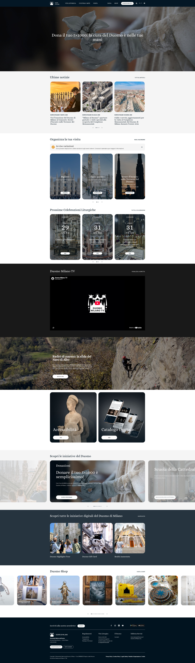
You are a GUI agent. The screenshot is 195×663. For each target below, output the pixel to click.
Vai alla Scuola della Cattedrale (165, 497)
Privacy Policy (109, 656)
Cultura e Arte (84, 3)
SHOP (116, 3)
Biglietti (65, 177)
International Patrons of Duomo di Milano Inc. (137, 637)
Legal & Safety (124, 656)
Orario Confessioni (65, 239)
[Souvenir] (65, 590)
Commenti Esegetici (103, 639)
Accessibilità (85, 637)
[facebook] (111, 625)
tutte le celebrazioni (138, 210)
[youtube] (122, 625)
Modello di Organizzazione (135, 656)
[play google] (134, 625)
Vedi (65, 253)
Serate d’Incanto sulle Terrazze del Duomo (130, 179)
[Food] (130, 590)
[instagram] (115, 625)
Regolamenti (87, 634)
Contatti (117, 637)
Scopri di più (97, 192)
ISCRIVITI (81, 626)
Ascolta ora (60, 376)
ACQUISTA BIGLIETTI (127, 3)
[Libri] (97, 590)
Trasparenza (85, 639)
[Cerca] (136, 3)
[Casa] (163, 590)
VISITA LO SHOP (141, 571)
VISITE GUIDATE (68, 647)
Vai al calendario (139, 139)
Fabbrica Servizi (136, 634)
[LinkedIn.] (119, 625)
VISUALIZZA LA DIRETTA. (138, 271)
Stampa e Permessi (87, 641)
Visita (95, 3)
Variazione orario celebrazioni (97, 240)
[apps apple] (141, 625)
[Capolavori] (32, 590)
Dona (109, 3)
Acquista (65, 192)
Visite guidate (97, 177)
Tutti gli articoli (140, 77)
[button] (140, 3)
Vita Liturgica (70, 3)
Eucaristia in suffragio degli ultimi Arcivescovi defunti (130, 243)
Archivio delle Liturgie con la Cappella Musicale (105, 641)
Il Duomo (118, 634)
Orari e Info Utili (102, 637)
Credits (143, 656)
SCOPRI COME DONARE (66, 497)
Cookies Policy (116, 656)
